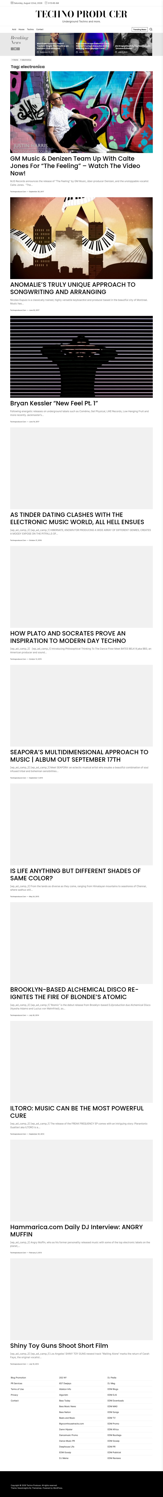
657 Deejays (65, 1383)
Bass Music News (67, 1406)
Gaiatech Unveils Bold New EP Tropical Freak (53, 47)
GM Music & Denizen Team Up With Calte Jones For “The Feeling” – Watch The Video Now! (75, 166)
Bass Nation (65, 1412)
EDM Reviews (114, 1458)
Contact (39, 29)
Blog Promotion (18, 1377)
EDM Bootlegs (114, 1435)
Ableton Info (65, 1389)
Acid (14, 29)
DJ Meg (111, 1383)
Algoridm (63, 1395)
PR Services (16, 1383)
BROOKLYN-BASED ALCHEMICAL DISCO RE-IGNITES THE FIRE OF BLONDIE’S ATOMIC (74, 993)
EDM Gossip (65, 1452)
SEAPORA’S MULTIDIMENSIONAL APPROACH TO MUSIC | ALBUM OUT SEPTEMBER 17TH (79, 756)
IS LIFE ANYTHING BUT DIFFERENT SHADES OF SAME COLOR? (75, 875)
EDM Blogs (113, 1389)
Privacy (14, 1395)
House (21, 29)
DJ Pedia (112, 1377)
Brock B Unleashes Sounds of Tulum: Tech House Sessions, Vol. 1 (93, 46)
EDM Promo (113, 1423)
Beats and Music (67, 1418)
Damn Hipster (65, 1429)
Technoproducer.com (18, 192)
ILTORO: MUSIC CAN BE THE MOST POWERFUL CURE (77, 1112)
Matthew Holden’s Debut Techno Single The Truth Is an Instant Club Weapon (131, 46)
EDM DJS (112, 1395)
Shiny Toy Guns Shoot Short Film (59, 1345)
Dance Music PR (67, 1441)
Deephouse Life (66, 1446)
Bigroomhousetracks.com (71, 1423)
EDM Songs (113, 1412)
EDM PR (111, 1446)
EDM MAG (112, 1406)
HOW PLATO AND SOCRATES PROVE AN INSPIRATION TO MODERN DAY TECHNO (68, 637)
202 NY (63, 1377)
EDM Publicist (114, 1452)
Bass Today (64, 1400)
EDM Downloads (116, 1400)
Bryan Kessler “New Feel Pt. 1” (54, 403)
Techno (30, 29)
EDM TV (112, 1418)
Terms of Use (17, 1389)
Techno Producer (81, 14)
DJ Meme (63, 1458)
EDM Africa (113, 1429)
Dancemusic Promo (68, 1435)
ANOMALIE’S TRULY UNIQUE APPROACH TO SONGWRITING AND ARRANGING (72, 288)
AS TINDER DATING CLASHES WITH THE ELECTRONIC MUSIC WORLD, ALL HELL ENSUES (77, 518)
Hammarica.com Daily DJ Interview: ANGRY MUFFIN (76, 1231)
